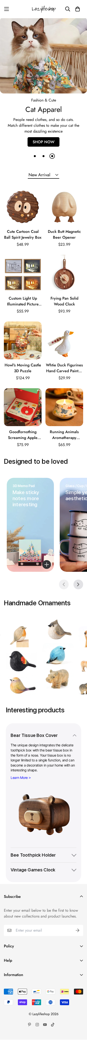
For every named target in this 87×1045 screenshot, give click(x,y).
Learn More (19, 783)
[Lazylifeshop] (43, 9)
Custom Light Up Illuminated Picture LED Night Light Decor (23, 306)
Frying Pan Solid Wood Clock (64, 306)
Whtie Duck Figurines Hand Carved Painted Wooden (64, 373)
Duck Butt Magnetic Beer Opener (64, 239)
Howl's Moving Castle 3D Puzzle (23, 373)
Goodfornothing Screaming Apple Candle (22, 440)
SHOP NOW (43, 147)
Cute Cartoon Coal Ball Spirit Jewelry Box (22, 239)
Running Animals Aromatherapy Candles (64, 440)
